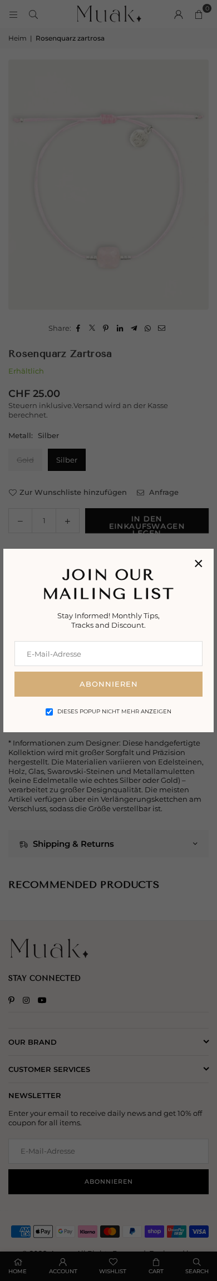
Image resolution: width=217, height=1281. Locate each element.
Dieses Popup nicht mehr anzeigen (114, 711)
